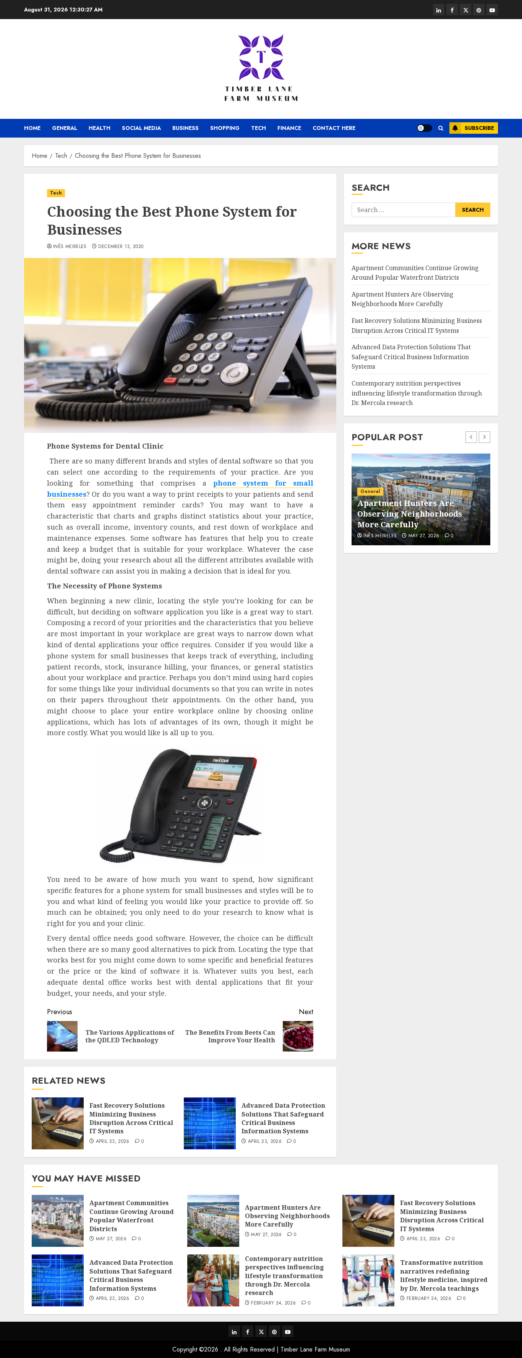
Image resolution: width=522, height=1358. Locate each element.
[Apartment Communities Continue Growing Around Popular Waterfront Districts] (58, 1221)
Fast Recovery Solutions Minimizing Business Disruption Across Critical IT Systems (131, 1118)
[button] (441, 128)
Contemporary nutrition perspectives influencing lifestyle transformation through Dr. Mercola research (417, 393)
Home (32, 128)
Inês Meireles (70, 247)
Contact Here (334, 128)
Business (185, 128)
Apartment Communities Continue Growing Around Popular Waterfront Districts (131, 1216)
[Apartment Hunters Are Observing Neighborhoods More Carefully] (213, 1221)
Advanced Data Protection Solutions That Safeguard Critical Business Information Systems (283, 1118)
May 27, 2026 (424, 536)
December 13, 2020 (120, 247)
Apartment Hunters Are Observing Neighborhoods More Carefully (403, 299)
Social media (141, 128)
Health (99, 128)
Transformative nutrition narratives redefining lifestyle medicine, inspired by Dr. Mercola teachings (444, 1275)
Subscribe (479, 128)
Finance (289, 128)
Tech (258, 128)
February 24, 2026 (273, 1303)
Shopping (225, 128)
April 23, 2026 (113, 1142)
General (64, 128)
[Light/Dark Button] (424, 128)
